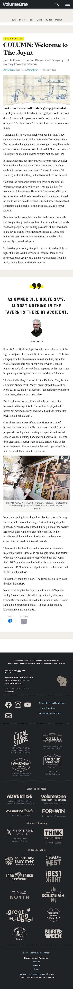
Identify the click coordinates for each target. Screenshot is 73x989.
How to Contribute (47, 708)
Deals (39, 19)
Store (36, 969)
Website (36, 965)
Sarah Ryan (32, 69)
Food (31, 19)
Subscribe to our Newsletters (52, 703)
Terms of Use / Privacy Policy (32, 974)
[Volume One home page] (17, 5)
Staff (25, 952)
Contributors (35, 952)
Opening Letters (13, 39)
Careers (47, 952)
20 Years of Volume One (49, 713)
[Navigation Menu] (67, 4)
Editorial (36, 961)
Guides (48, 19)
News (13, 19)
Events (22, 19)
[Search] (57, 4)
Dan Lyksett (8, 69)
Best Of (58, 19)
